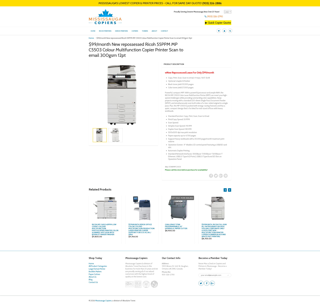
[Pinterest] (212, 283)
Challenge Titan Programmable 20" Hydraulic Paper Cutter (176, 226)
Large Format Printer (97, 269)
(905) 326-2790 (215, 16)
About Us (92, 277)
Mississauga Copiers (103, 301)
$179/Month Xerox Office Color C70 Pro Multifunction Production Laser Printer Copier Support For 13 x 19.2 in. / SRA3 (141, 229)
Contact (164, 31)
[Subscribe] (228, 275)
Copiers (135, 31)
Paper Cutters (94, 274)
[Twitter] (201, 283)
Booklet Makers (95, 271)
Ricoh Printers (105, 31)
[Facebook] (206, 283)
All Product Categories (98, 266)
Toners (145, 31)
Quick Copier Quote (219, 22)
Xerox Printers (121, 31)
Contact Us (93, 282)
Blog (90, 279)
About (154, 31)
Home (93, 31)
